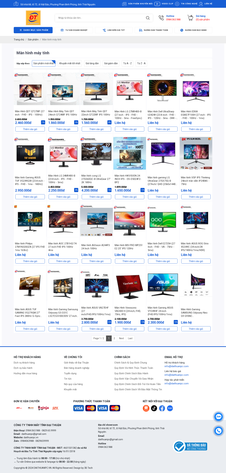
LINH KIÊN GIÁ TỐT (116, 30)
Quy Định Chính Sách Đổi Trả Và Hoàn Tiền (137, 384)
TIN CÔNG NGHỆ (189, 4)
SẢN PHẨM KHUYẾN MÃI (140, 4)
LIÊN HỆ (208, 4)
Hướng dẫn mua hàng (25, 373)
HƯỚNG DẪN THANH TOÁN (156, 30)
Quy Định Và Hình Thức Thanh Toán (133, 367)
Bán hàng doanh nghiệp (76, 367)
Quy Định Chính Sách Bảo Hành (131, 373)
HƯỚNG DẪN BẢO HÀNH (196, 30)
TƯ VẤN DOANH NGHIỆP (77, 30)
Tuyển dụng (70, 373)
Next (121, 338)
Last (130, 338)
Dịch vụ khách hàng (24, 362)
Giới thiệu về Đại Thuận (76, 362)
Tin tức (68, 378)
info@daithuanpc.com (177, 366)
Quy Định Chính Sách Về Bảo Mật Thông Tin (138, 389)
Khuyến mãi (70, 389)
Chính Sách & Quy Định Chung (130, 362)
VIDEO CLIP (167, 4)
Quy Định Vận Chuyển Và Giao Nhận (133, 378)
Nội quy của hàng (73, 384)
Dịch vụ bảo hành (23, 367)
